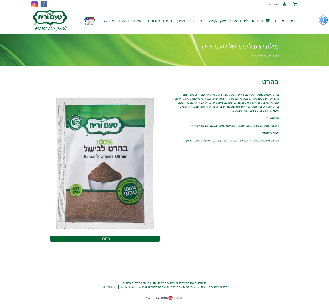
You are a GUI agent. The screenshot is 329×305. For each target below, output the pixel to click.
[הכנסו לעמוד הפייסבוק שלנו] (44, 4)
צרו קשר (107, 21)
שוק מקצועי (217, 21)
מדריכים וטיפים (189, 21)
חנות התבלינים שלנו (248, 21)
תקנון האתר (149, 282)
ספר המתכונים (160, 21)
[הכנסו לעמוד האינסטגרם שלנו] (34, 4)
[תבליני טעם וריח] (50, 20)
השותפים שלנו (131, 21)
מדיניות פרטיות (131, 282)
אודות (279, 21)
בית (292, 21)
